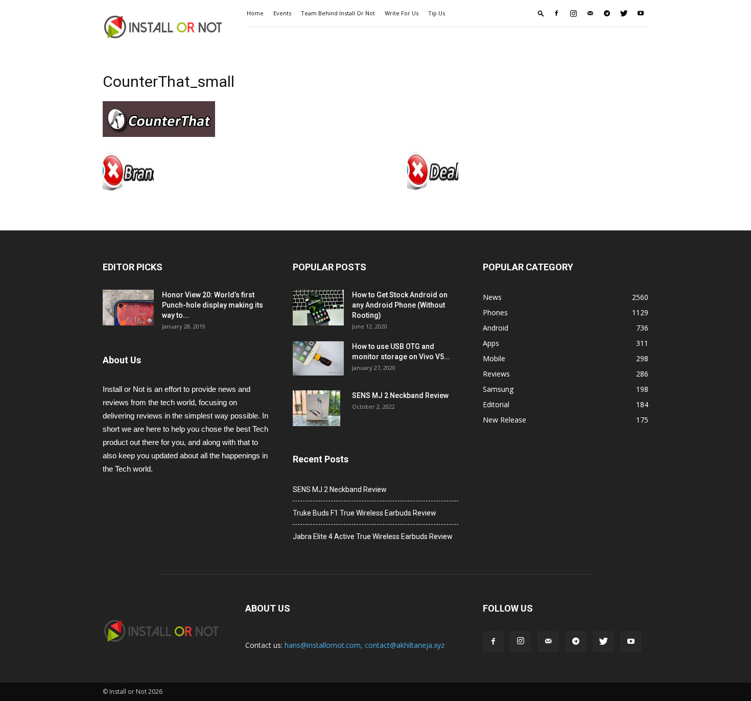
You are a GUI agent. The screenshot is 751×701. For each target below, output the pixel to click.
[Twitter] (623, 13)
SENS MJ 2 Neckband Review (400, 395)
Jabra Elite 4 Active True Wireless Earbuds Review (373, 536)
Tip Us (436, 13)
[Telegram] (607, 13)
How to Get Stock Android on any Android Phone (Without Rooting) (400, 305)
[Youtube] (640, 13)
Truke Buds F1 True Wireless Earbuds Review (364, 513)
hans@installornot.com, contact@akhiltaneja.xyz (364, 645)
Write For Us (401, 13)
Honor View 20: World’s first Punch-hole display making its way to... (212, 305)
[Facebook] (556, 13)
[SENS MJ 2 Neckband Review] (316, 408)
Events (282, 13)
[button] (541, 13)
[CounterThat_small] (159, 134)
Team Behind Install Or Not (338, 13)
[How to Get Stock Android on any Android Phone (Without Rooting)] (318, 307)
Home (255, 13)
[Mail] (590, 13)
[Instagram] (573, 13)
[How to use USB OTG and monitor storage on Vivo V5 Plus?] (318, 358)
